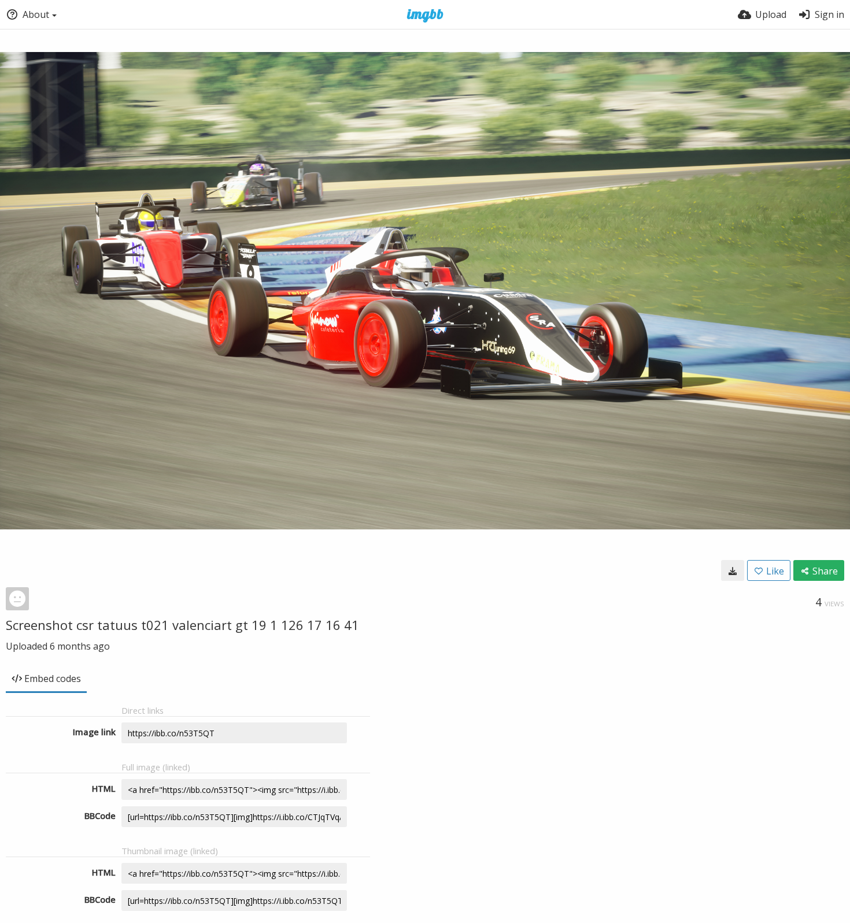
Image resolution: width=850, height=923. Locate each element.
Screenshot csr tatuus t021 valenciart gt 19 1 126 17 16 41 (182, 624)
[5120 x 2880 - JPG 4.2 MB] (732, 570)
